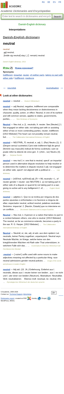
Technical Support (16, 294)
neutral (6, 101)
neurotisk (11, 88)
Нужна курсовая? (24, 68)
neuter (26, 75)
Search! (57, 16)
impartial (18, 75)
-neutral (7, 254)
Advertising (27, 294)
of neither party (37, 75)
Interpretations (17, 29)
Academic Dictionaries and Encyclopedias (25, 11)
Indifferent (8, 75)
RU (43, 2)
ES (54, 2)
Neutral (6, 124)
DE (48, 2)
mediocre (29, 78)
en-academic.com (11, 4)
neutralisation (52, 88)
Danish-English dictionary (32, 24)
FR (59, 2)
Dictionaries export (7, 298)
